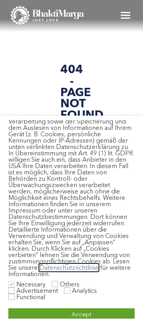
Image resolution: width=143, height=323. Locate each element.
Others (69, 284)
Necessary (31, 284)
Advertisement (37, 290)
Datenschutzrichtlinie (69, 267)
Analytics (84, 290)
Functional (30, 297)
